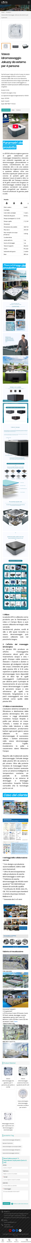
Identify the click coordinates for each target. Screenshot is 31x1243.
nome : (5, 1165)
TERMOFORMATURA (9, 1024)
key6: (3, 104)
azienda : (5, 1183)
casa (2, 12)
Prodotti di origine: (7, 93)
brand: (3, 90)
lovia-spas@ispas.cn (10, 1222)
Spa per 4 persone (8, 1143)
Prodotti (8, 12)
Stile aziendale (7, 971)
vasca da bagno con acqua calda (12, 1146)
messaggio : (7, 1189)
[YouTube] (10, 1230)
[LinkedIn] (17, 1230)
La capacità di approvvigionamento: (12, 96)
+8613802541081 (8, 1227)
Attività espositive (8, 989)
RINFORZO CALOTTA (9, 1042)
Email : (5, 1177)
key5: (3, 101)
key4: (3, 98)
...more (15, 1021)
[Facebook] (13, 1230)
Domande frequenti (9, 1009)
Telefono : (6, 1171)
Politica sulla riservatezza (20, 1204)
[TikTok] (20, 1230)
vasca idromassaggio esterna (11, 1153)
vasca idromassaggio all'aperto (11, 1140)
